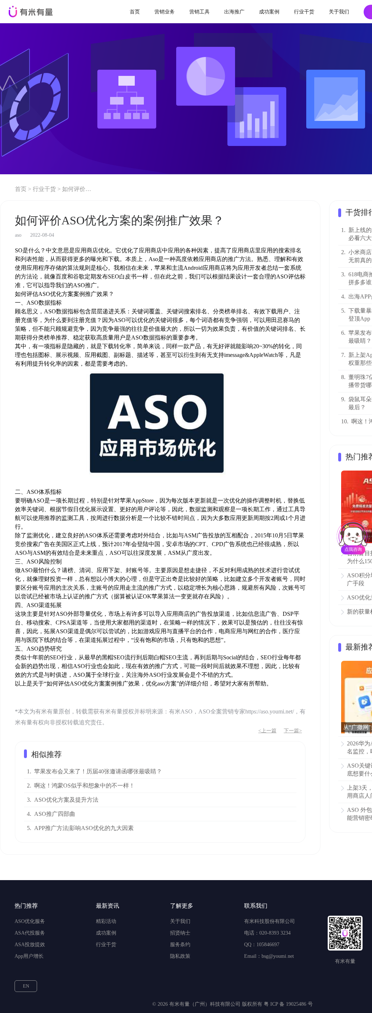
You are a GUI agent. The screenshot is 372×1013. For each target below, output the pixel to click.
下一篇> (293, 730)
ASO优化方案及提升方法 (66, 800)
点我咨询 (353, 549)
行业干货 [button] (304, 12)
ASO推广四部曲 (54, 814)
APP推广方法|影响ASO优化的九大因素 (84, 828)
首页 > (23, 189)
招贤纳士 (180, 933)
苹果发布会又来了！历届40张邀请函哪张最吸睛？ (98, 771)
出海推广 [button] (234, 12)
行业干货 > (47, 189)
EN (26, 986)
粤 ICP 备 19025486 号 (288, 1004)
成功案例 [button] (269, 12)
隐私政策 (180, 956)
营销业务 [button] (164, 12)
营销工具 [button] (199, 12)
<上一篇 (267, 730)
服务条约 (180, 944)
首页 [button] (135, 12)
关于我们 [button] (339, 12)
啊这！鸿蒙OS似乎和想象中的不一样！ (84, 785)
